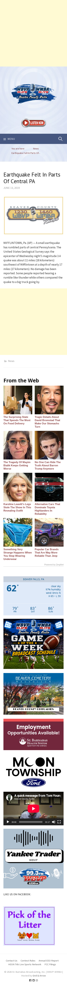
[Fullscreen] (59, 822)
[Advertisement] (33, 33)
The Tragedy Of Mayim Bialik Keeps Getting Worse (16, 465)
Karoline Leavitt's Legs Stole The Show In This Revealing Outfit (17, 507)
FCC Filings (50, 964)
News (11, 361)
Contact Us (11, 960)
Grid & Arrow (39, 975)
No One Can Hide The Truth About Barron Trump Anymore (48, 465)
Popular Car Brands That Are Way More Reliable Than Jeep (47, 552)
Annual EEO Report (49, 960)
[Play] (8, 822)
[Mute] (53, 822)
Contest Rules (28, 960)
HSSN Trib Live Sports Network (24, 964)
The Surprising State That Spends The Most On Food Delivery (16, 420)
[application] (33, 808)
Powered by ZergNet (54, 565)
